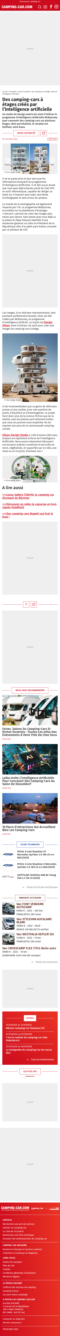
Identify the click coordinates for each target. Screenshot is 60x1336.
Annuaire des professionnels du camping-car (25, 1238)
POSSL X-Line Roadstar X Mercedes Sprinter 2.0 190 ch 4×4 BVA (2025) (36, 866)
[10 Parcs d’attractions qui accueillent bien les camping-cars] (30, 808)
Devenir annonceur (12, 1322)
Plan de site (8, 1265)
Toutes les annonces (46, 962)
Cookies (6, 1269)
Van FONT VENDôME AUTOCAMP (30, 905)
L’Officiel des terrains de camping (19, 1287)
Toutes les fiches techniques (42, 887)
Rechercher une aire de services (18, 1224)
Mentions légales (11, 1276)
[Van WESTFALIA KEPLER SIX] (8, 939)
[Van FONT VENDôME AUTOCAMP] (8, 909)
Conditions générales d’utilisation (19, 1273)
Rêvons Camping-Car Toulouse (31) (25, 1028)
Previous (8, 160)
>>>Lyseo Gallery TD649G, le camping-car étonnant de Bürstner (28, 496)
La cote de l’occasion (13, 1231)
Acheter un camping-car (14, 1227)
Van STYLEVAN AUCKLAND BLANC (34, 920)
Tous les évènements (42, 1059)
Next (52, 160)
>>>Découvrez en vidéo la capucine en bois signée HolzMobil (29, 506)
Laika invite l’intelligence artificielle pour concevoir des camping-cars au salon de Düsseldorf (28, 781)
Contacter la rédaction (14, 1319)
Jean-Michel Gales (11, 139)
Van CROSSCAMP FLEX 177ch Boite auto (29, 948)
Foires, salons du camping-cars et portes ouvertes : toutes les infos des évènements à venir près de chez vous (29, 732)
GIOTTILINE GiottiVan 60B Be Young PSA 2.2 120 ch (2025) (36, 876)
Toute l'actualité (24, 92)
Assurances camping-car (30, 1)
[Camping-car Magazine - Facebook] (51, 7)
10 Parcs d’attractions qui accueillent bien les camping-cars (29, 828)
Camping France (10, 1291)
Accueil (5, 92)
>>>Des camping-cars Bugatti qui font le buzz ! (27, 515)
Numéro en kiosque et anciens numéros (22, 1249)
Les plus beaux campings (15, 1294)
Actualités (13, 92)
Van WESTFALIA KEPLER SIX (35, 934)
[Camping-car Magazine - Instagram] (56, 7)
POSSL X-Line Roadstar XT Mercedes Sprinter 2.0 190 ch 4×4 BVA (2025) (35, 854)
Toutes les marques (12, 1262)
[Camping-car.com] (17, 7)
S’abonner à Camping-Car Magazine (20, 1253)
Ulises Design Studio (15, 435)
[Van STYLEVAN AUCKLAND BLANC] (8, 924)
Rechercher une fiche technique (18, 1235)
